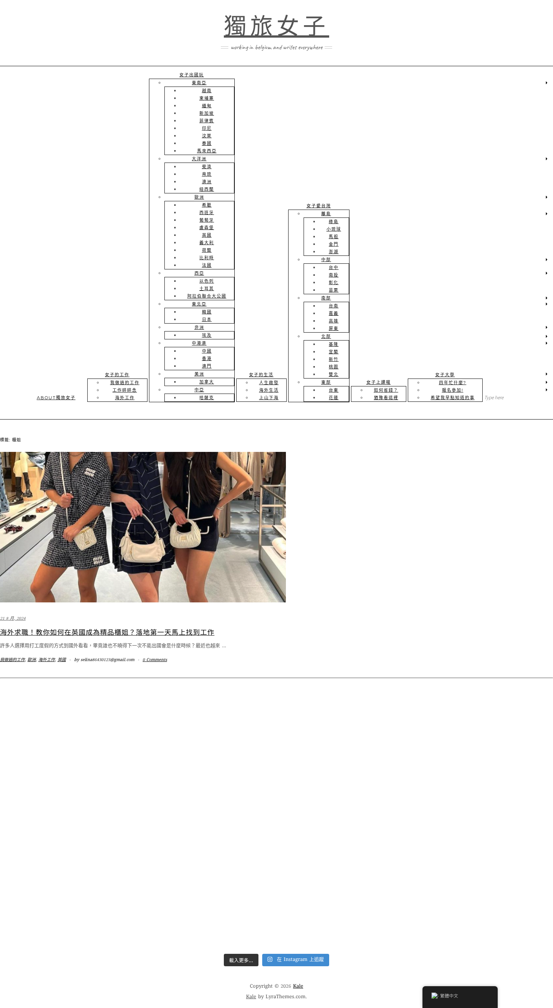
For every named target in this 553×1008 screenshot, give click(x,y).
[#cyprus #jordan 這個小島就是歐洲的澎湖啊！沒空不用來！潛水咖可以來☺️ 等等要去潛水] (207, 830)
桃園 (334, 366)
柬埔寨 (206, 98)
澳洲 (207, 181)
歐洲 (199, 197)
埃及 (207, 335)
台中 (334, 267)
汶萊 (207, 135)
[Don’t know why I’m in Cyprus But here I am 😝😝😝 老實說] (346, 830)
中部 (326, 259)
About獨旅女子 (56, 397)
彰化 (334, 282)
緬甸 (207, 105)
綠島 (334, 221)
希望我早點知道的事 (453, 397)
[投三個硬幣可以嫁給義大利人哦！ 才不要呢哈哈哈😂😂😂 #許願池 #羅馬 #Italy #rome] (485, 750)
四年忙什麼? (452, 382)
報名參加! (452, 390)
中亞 (199, 389)
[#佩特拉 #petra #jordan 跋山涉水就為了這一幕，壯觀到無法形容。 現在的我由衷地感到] (485, 909)
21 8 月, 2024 (13, 619)
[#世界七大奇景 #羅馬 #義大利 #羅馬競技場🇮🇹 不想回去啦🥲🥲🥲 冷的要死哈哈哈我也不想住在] (346, 750)
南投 (334, 275)
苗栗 (334, 290)
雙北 (334, 374)
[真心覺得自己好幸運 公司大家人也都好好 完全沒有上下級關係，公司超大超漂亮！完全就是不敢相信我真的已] (207, 750)
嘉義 (334, 313)
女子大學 (445, 374)
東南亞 (199, 82)
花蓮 (334, 397)
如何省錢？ (386, 390)
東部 (326, 382)
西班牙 (206, 212)
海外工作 (125, 397)
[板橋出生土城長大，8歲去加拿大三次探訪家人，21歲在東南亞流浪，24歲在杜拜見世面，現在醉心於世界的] (67, 909)
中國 (207, 351)
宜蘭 (334, 351)
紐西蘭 (206, 189)
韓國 (207, 312)
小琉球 (334, 229)
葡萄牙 (206, 220)
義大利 (206, 242)
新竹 (334, 359)
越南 (207, 90)
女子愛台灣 (319, 205)
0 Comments (155, 660)
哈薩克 (206, 397)
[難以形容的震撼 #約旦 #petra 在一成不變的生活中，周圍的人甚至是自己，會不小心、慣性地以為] (346, 909)
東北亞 (199, 304)
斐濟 (207, 166)
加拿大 (206, 382)
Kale (298, 986)
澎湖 (334, 251)
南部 (326, 298)
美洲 (199, 374)
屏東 (334, 328)
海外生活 (269, 390)
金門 (334, 244)
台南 (334, 306)
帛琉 (207, 174)
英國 (207, 235)
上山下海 (269, 397)
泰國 (207, 143)
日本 (207, 319)
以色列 (206, 281)
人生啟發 (269, 382)
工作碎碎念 (124, 390)
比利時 (206, 257)
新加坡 (206, 113)
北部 (326, 336)
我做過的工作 (125, 382)
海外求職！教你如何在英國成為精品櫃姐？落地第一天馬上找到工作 (107, 632)
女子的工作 (117, 374)
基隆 (334, 344)
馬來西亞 (207, 151)
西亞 (199, 273)
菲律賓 (206, 120)
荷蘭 (207, 250)
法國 (207, 265)
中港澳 (199, 343)
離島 (326, 213)
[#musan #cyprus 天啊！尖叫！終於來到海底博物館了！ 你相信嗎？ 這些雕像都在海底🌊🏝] (67, 830)
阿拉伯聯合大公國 (206, 296)
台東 (334, 390)
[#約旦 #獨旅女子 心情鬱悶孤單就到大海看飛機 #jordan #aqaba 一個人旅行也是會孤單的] (207, 909)
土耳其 (206, 288)
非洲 (199, 327)
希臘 (207, 205)
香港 (207, 358)
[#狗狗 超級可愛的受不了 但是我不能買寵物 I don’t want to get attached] (67, 750)
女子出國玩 (191, 75)
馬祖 (334, 236)
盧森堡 (206, 227)
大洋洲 (199, 158)
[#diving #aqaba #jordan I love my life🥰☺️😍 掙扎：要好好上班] (485, 830)
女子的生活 (261, 374)
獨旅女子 (276, 26)
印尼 (207, 128)
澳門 (207, 366)
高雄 (334, 321)
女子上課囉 (378, 382)
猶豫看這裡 (386, 397)
